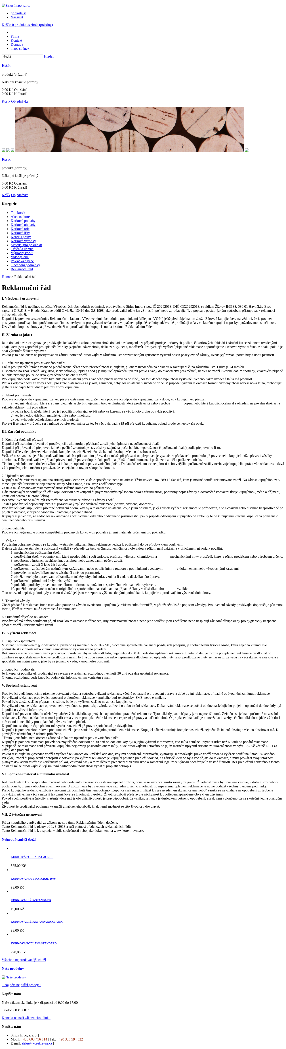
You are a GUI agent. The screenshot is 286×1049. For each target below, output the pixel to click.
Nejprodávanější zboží (19, 839)
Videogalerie (20, 257)
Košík (6, 65)
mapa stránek (20, 48)
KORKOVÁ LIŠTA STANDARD (31, 900)
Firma (15, 36)
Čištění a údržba (22, 249)
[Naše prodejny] (14, 977)
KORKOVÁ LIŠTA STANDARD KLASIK (37, 921)
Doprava (17, 44)
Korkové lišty (20, 233)
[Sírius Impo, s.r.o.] (16, 5)
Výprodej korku (22, 253)
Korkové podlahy (23, 221)
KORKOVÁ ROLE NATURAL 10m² (33, 878)
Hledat (48, 56)
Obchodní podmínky (25, 265)
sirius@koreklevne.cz (37, 1043)
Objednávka (19, 101)
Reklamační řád (22, 269)
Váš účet (17, 17)
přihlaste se (18, 13)
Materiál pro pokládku (26, 245)
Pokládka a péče (22, 261)
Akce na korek (21, 217)
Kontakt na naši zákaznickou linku (26, 1018)
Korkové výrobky (23, 241)
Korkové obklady (23, 225)
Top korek (18, 213)
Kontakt (16, 40)
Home (6, 277)
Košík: (27, 25)
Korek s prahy (21, 237)
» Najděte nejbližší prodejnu (21, 985)
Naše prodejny (13, 968)
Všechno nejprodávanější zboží (24, 960)
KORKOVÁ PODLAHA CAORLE (32, 857)
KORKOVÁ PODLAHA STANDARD (34, 943)
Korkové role (20, 229)
